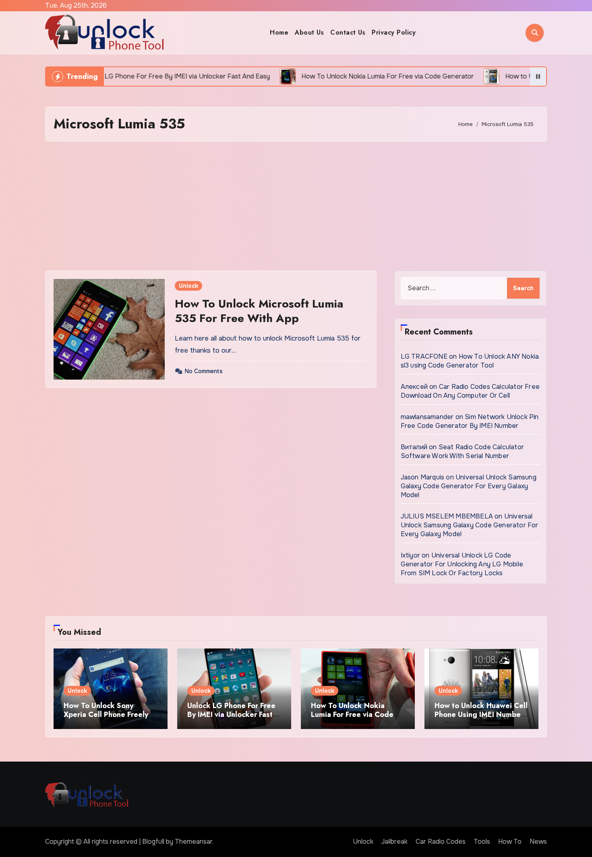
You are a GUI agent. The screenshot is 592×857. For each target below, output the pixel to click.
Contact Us (347, 32)
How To (510, 841)
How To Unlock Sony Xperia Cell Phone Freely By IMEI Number (106, 714)
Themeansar (193, 841)
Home (279, 32)
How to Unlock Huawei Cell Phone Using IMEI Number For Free (481, 714)
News (538, 841)
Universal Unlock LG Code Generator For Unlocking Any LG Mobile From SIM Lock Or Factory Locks (462, 564)
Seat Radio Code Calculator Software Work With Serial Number (462, 451)
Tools (482, 841)
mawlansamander (427, 417)
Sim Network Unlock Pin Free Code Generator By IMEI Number (470, 421)
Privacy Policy (394, 32)
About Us (309, 32)
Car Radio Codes (441, 841)
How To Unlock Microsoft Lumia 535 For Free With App (259, 310)
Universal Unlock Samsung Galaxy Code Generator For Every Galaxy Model (468, 486)
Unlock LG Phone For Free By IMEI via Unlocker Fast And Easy (231, 714)
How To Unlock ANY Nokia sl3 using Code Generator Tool (470, 361)
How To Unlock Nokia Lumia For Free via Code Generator (352, 714)
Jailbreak (394, 841)
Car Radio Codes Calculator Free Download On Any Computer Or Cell (470, 391)
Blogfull (153, 841)
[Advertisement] (296, 206)
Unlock (188, 285)
